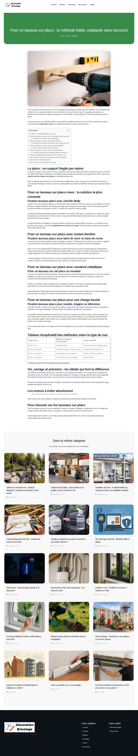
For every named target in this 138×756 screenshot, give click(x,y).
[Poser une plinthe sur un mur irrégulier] (69, 666)
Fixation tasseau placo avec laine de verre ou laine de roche (51, 143)
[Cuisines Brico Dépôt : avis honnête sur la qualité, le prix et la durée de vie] (69, 468)
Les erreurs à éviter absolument (40, 160)
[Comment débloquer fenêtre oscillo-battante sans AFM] (24, 617)
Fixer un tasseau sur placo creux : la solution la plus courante (49, 136)
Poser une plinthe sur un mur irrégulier (66, 685)
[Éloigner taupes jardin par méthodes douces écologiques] (69, 617)
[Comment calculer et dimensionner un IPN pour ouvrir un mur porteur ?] (113, 666)
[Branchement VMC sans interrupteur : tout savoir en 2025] (69, 568)
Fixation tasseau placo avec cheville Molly (46, 138)
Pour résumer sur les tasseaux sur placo (43, 162)
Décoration (82, 4)
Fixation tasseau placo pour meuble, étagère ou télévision (50, 152)
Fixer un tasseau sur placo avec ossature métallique (47, 145)
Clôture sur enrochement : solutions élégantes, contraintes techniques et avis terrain (22, 490)
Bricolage (71, 4)
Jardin (92, 4)
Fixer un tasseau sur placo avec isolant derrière (45, 141)
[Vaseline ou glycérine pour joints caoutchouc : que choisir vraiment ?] (69, 520)
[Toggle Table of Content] (67, 130)
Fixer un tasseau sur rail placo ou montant (46, 148)
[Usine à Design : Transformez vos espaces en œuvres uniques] (113, 617)
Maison (62, 4)
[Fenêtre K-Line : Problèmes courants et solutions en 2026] (113, 568)
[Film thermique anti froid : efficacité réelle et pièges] (113, 520)
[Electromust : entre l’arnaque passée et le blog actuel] (24, 568)
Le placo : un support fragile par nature (42, 134)
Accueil (54, 4)
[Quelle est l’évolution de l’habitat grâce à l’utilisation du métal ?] (24, 666)
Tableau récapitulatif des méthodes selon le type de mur (48, 155)
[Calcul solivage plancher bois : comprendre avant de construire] (24, 520)
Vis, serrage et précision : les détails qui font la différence (48, 157)
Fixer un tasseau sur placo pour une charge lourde (46, 150)
